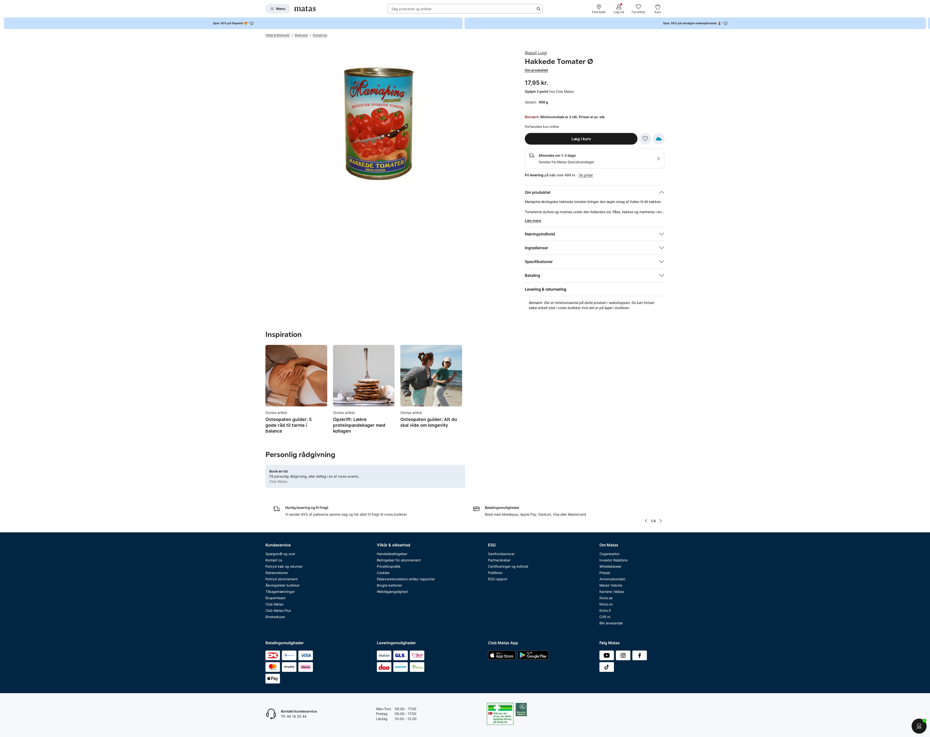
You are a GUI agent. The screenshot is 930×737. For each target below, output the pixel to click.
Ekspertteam (275, 598)
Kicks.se (605, 598)
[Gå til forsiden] (305, 9)
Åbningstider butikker (282, 585)
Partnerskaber (499, 560)
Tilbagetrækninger (280, 592)
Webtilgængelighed (392, 592)
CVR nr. (605, 617)
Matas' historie (610, 585)
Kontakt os (273, 560)
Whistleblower (610, 566)
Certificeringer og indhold (508, 566)
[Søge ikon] (538, 9)
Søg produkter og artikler (412, 9)
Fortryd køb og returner (283, 566)
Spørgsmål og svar (280, 554)
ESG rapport (497, 579)
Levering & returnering (545, 289)
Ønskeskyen (275, 617)
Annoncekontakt (612, 579)
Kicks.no (606, 604)
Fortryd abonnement (281, 579)
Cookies (383, 573)
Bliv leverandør (611, 623)
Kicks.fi (605, 610)
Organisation (609, 554)
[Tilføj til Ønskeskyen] (659, 139)
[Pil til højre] (926, 23)
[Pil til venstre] (646, 521)
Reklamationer (276, 573)
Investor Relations (613, 560)
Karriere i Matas (611, 592)
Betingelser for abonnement (399, 560)
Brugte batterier (389, 585)
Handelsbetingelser (392, 554)
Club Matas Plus (278, 610)
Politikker (495, 573)
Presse (604, 573)
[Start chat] (919, 726)
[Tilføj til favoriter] (645, 139)
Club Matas (274, 604)
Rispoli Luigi (536, 52)
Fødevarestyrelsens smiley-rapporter (406, 579)
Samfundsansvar (501, 554)
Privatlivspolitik (389, 566)
